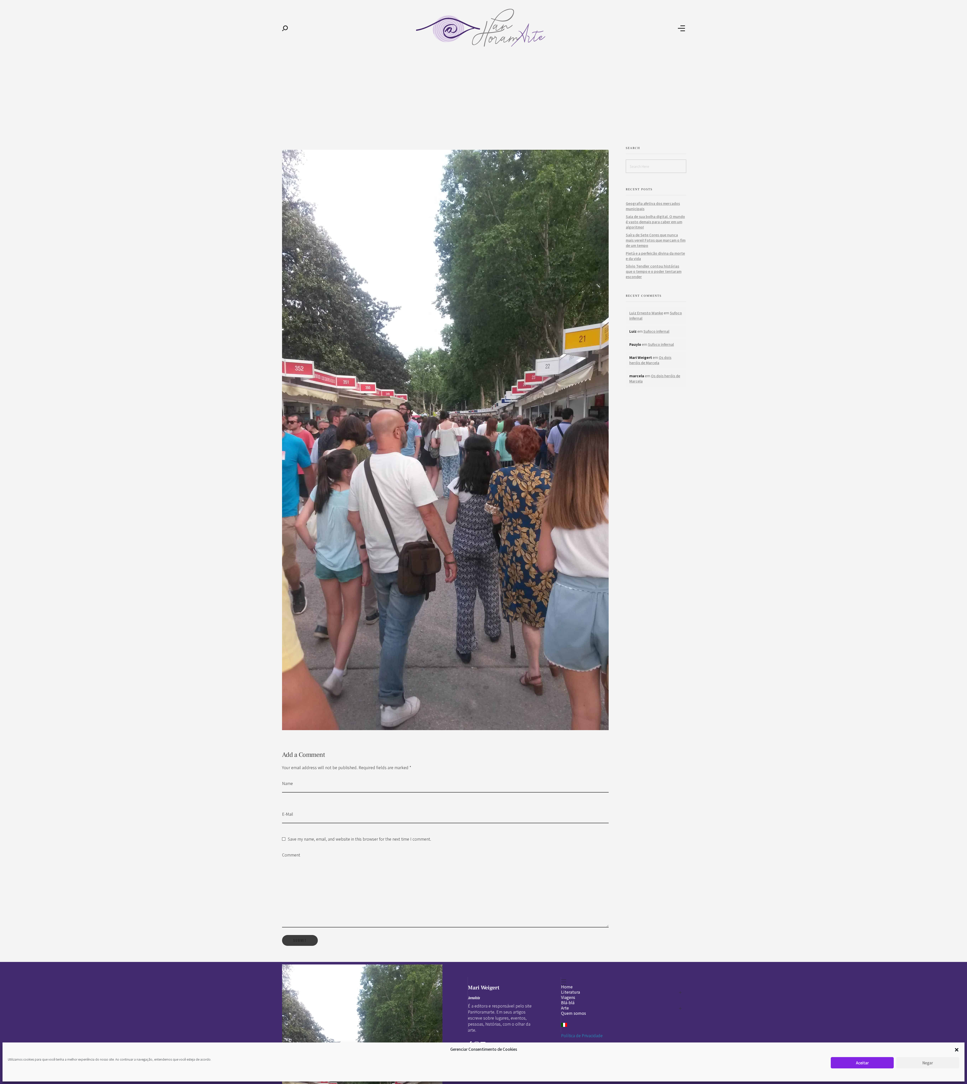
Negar (927, 1062)
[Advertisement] (483, 95)
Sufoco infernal (656, 331)
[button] (956, 1049)
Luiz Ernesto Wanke (646, 312)
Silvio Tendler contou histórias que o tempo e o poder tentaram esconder (653, 271)
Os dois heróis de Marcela (650, 360)
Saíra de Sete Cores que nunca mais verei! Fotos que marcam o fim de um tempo (655, 240)
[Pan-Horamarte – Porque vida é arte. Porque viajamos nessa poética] (483, 28)
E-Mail (287, 814)
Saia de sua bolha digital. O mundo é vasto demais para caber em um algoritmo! (655, 222)
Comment (291, 854)
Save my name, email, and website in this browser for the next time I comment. (359, 839)
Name (287, 783)
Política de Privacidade (582, 1035)
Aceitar (862, 1062)
